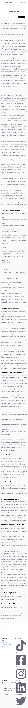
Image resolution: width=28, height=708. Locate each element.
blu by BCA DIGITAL (5, 642)
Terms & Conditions (19, 633)
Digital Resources (5, 631)
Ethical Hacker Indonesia (7, 644)
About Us (16, 628)
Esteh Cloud (8, 2)
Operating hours (5, 628)
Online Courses (5, 630)
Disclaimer (17, 635)
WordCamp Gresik (5, 646)
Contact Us (17, 630)
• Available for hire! (5, 633)
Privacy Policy (17, 631)
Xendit (3, 640)
